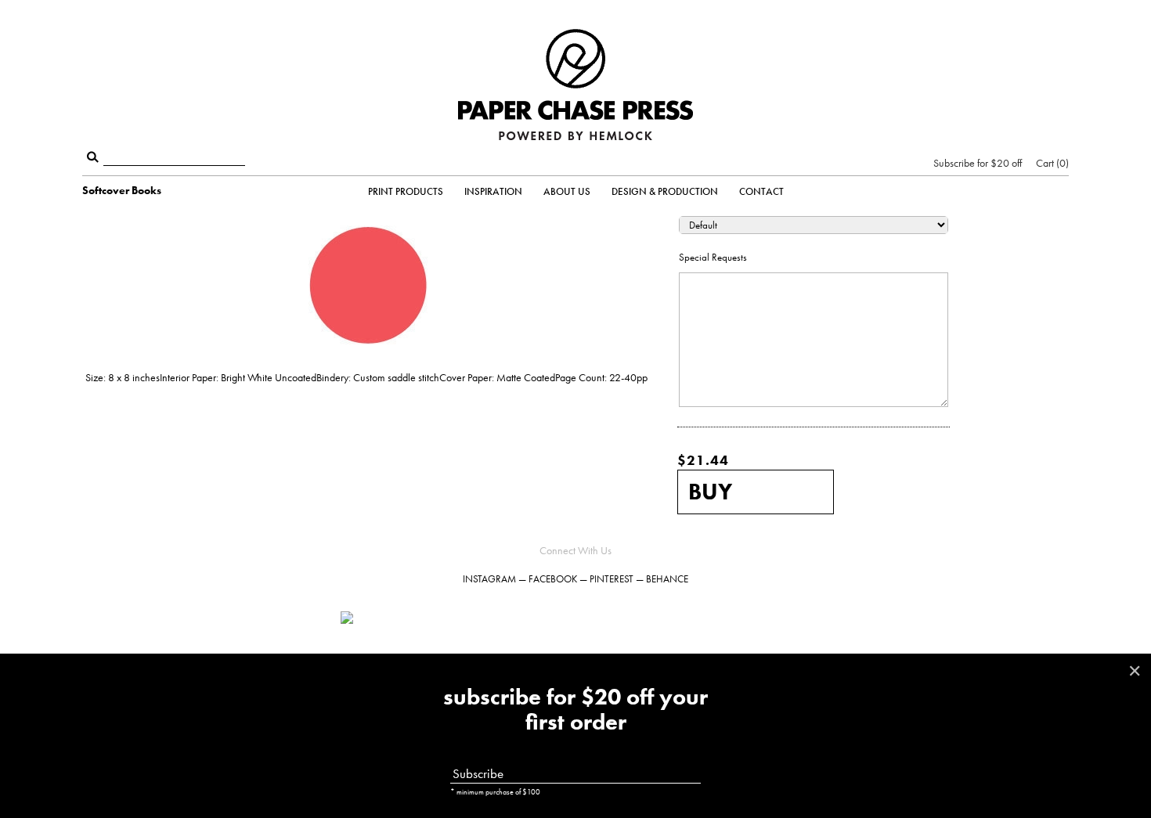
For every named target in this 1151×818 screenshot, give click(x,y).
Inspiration (493, 191)
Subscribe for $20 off (977, 162)
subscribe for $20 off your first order (575, 710)
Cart (1051, 162)
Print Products (405, 191)
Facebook (553, 579)
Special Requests (713, 257)
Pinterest (611, 579)
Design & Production (665, 191)
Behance (667, 579)
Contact (761, 191)
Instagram (489, 579)
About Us (566, 191)
